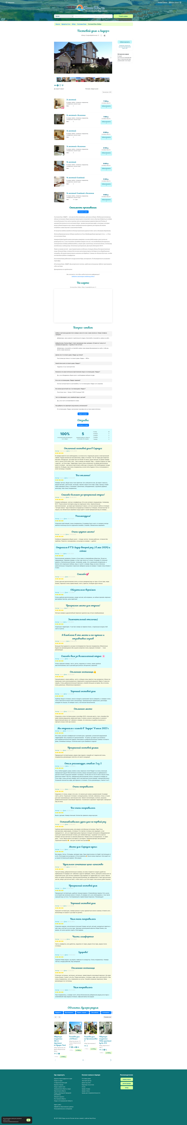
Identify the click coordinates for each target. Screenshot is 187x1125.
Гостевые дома (81, 24)
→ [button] (59, 1017)
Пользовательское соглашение (63, 1108)
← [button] (55, 1017)
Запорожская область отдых (62, 1089)
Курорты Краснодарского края (63, 1078)
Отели (83, 1087)
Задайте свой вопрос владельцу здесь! (83, 276)
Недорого (58, 1012)
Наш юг (58, 24)
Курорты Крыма (58, 1084)
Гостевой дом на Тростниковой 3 (91, 1039)
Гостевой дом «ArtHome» (74, 1038)
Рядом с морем (82, 1012)
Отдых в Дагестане (59, 1087)
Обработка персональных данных (63, 1106)
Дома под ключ (86, 1082)
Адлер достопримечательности (91, 1093)
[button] (111, 58)
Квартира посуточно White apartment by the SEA (105, 1040)
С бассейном (95, 1012)
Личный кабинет (162, 2)
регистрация (127, 1083)
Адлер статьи (86, 1091)
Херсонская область (60, 1091)
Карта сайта (57, 1104)
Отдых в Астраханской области (63, 1101)
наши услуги (127, 1079)
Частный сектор (86, 1080)
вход (126, 1087)
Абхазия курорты (59, 1096)
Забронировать (106, 106)
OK (28, 1120)
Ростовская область (60, 1099)
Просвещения (69, 1012)
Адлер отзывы (86, 1089)
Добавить (174, 2)
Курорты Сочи (66, 24)
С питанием (106, 1012)
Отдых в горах (58, 1080)
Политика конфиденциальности (10, 1121)
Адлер (74, 24)
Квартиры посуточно (88, 1084)
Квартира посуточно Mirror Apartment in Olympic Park (60, 1041)
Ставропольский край (60, 1082)
